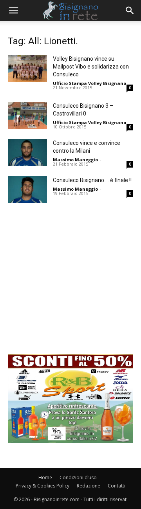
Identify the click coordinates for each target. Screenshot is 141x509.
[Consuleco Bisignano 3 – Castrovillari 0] (27, 115)
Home (45, 477)
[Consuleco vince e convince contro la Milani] (27, 152)
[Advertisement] (70, 283)
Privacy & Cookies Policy (42, 485)
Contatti (116, 485)
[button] (13, 10)
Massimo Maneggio (75, 159)
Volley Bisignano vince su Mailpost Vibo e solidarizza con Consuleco (91, 67)
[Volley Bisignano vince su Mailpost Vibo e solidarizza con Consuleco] (27, 68)
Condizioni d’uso (78, 477)
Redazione (88, 485)
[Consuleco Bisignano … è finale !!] (27, 189)
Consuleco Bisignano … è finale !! (92, 180)
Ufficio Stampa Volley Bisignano (89, 83)
